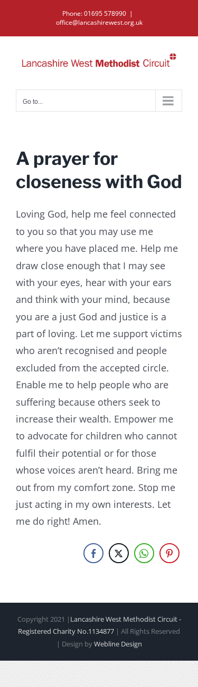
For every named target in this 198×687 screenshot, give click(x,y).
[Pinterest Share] (169, 553)
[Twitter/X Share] (119, 553)
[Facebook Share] (93, 553)
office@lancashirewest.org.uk (99, 22)
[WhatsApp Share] (144, 553)
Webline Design (118, 644)
